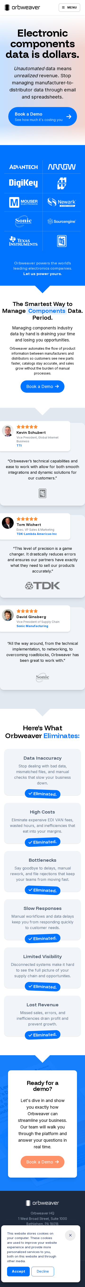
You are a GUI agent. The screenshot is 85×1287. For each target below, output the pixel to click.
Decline (43, 1271)
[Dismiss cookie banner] (70, 1235)
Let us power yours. (42, 273)
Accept (18, 1271)
